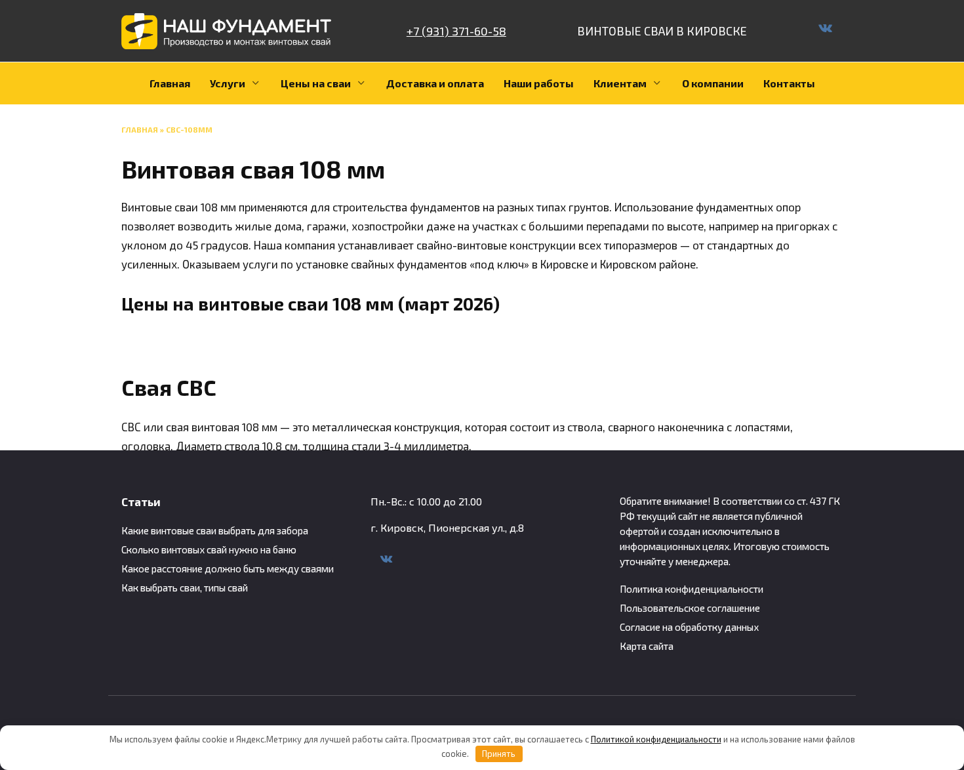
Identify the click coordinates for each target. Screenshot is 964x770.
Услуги (227, 83)
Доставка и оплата (435, 83)
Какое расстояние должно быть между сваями (227, 568)
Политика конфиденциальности (691, 589)
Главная (170, 83)
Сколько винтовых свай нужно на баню (208, 549)
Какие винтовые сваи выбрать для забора (214, 530)
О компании (713, 83)
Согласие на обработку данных (689, 627)
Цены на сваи (316, 83)
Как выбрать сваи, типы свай (184, 587)
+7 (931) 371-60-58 (456, 31)
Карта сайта (646, 646)
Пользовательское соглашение (690, 608)
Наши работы (539, 83)
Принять (498, 753)
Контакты (789, 83)
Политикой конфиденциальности (656, 739)
